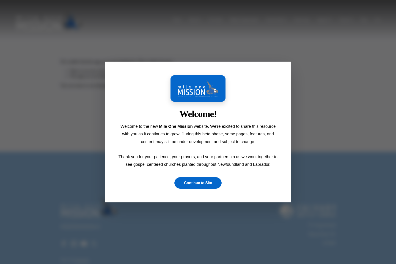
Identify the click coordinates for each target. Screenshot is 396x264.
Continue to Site (198, 183)
